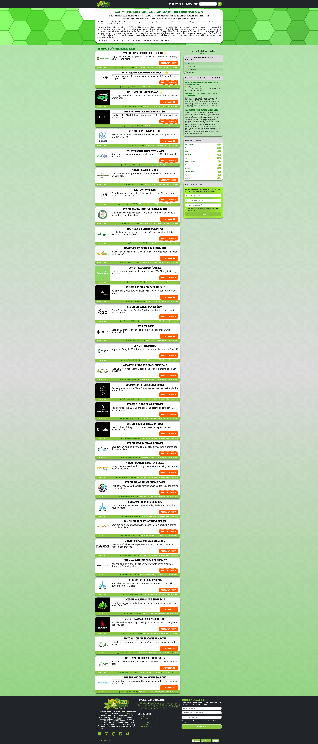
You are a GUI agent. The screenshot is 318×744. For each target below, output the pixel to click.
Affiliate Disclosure (146, 727)
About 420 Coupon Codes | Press (150, 719)
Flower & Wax (166, 672)
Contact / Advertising (147, 717)
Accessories (162, 106)
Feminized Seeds (143, 703)
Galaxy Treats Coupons (146, 496)
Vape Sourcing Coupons (146, 692)
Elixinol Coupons (149, 145)
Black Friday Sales (159, 67)
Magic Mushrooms (202, 165)
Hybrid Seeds (163, 705)
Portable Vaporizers (155, 703)
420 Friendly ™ (168, 709)
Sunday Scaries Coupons (147, 321)
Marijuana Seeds (202, 168)
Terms (195, 208)
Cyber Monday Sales (172, 67)
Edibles (202, 151)
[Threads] (127, 735)
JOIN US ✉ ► (203, 214)
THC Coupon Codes (202, 171)
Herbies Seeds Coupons (148, 165)
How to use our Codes (147, 721)
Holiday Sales (174, 165)
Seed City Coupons (147, 613)
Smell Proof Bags (155, 707)
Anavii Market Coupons (147, 535)
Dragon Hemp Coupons (146, 223)
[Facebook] (99, 735)
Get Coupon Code (167, 63)
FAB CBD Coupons (149, 126)
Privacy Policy (145, 725)
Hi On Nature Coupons (146, 399)
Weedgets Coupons (154, 243)
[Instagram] (106, 735)
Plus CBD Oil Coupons (146, 418)
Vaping (202, 175)
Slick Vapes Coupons (146, 555)
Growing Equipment (202, 161)
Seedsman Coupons (149, 184)
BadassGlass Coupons (149, 633)
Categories (179, 4)
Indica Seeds (174, 703)
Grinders (164, 707)
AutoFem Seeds (153, 705)
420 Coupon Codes (106, 740)
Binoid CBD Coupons (147, 438)
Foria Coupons (150, 340)
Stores (171, 4)
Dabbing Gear (202, 148)
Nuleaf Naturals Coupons (147, 87)
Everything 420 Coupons (150, 106)
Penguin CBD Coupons (147, 360)
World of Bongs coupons (149, 516)
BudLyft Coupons (143, 653)
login (201, 53)
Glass (176, 243)
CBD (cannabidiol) (173, 87)
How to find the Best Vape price (150, 723)
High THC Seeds (142, 705)
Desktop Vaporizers (143, 707)
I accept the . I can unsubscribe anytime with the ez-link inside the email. (203, 209)
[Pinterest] (113, 735)
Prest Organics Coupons (147, 574)
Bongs (177, 705)
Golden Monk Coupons (146, 262)
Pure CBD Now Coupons (147, 379)
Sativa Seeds (166, 703)
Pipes (169, 707)
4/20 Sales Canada (149, 709)
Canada (176, 653)
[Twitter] (120, 735)
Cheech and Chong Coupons (145, 477)
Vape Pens (171, 705)
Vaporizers (202, 178)
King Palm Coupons (151, 301)
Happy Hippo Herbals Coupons (144, 67)
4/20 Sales (159, 709)
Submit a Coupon (192, 4)
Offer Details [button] (102, 67)
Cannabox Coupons (151, 282)
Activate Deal (168, 102)
